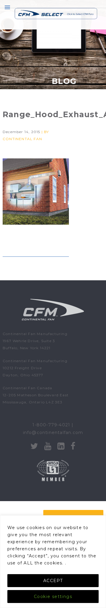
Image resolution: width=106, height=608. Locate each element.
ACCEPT (53, 580)
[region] (53, 561)
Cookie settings (53, 596)
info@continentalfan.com (53, 432)
